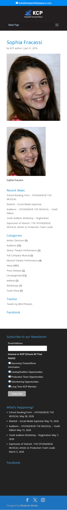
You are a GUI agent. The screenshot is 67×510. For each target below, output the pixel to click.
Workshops (13, 285)
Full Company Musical (18, 255)
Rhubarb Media (29, 505)
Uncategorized (14, 275)
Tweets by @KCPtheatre (19, 304)
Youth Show (13, 290)
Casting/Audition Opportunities (26, 372)
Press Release (14, 270)
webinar (11, 280)
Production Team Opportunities (27, 376)
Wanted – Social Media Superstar (24, 204)
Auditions (11, 245)
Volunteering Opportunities (25, 381)
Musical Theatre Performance (22, 260)
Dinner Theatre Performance (22, 250)
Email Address (15, 343)
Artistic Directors (15, 240)
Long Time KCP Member (24, 386)
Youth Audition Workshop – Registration (28, 218)
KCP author (16, 48)
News (10, 265)
